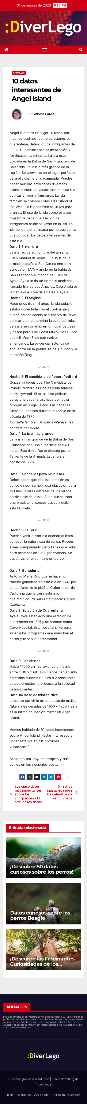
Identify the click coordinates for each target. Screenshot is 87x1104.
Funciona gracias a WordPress (29, 1079)
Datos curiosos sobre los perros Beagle (40, 915)
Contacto (74, 1094)
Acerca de (24, 1094)
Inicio (10, 1094)
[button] (81, 50)
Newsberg (67, 1079)
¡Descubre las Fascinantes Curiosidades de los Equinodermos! (42, 964)
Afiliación (59, 1094)
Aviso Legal (41, 1094)
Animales (19, 72)
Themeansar (43, 1084)
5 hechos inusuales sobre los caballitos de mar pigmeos (59, 792)
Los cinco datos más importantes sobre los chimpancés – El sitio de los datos (28, 794)
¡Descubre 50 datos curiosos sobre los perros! (41, 869)
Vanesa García (44, 114)
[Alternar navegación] (44, 50)
